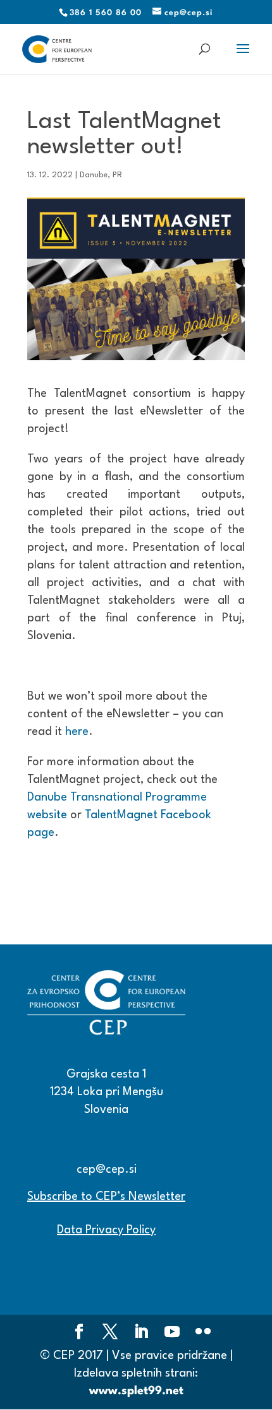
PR (117, 175)
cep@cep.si (107, 1169)
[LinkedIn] (141, 1333)
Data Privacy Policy (106, 1230)
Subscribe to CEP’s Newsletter (106, 1196)
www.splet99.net (136, 1391)
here (77, 731)
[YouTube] (172, 1333)
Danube (94, 175)
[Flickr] (203, 1333)
